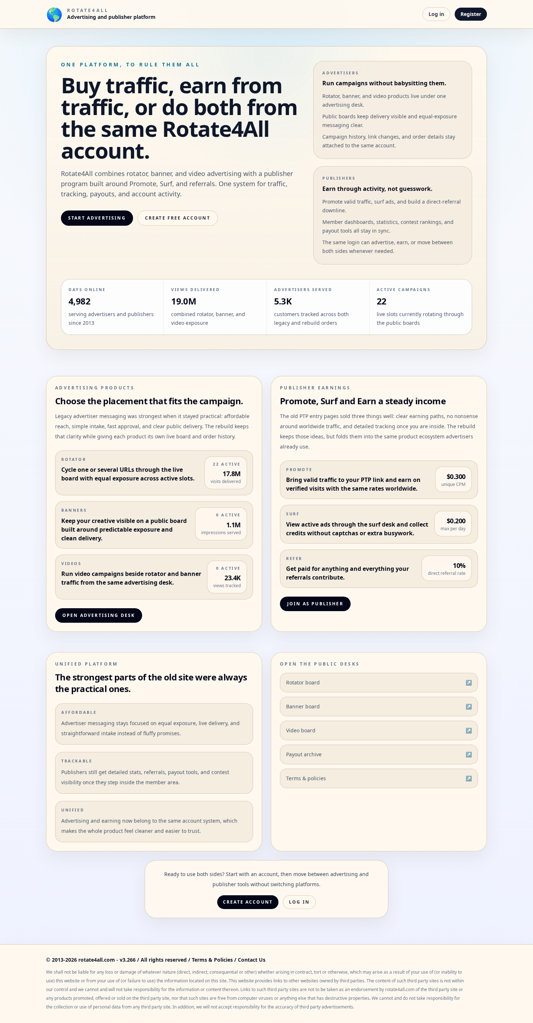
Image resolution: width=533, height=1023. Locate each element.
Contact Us (251, 959)
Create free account (177, 218)
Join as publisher (315, 604)
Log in (436, 14)
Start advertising (97, 218)
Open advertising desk (98, 615)
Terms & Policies (212, 959)
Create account (248, 902)
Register (470, 14)
